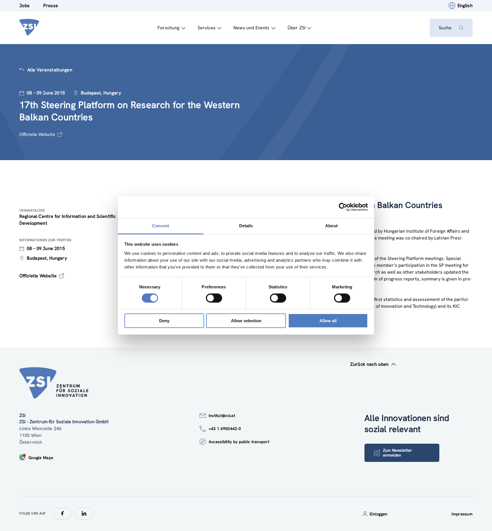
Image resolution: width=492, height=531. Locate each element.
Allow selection (246, 320)
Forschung (168, 28)
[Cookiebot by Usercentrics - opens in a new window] (343, 207)
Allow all (328, 320)
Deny (164, 320)
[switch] (214, 298)
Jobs (24, 6)
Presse (50, 6)
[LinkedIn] (84, 514)
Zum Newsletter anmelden (397, 453)
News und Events (251, 28)
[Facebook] (62, 514)
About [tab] (331, 225)
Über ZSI (297, 28)
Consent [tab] (160, 225)
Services (207, 28)
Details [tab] (246, 225)
